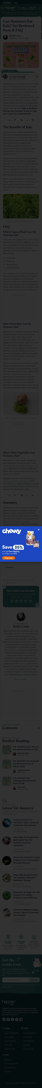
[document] (21, 544)
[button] (39, 530)
